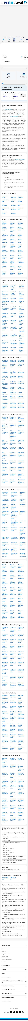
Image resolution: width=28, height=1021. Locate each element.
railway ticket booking (20, 159)
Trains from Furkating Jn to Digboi (10, 869)
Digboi (5, 96)
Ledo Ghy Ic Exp (6, 92)
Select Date (22, 95)
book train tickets (8, 109)
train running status (14, 116)
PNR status (20, 114)
